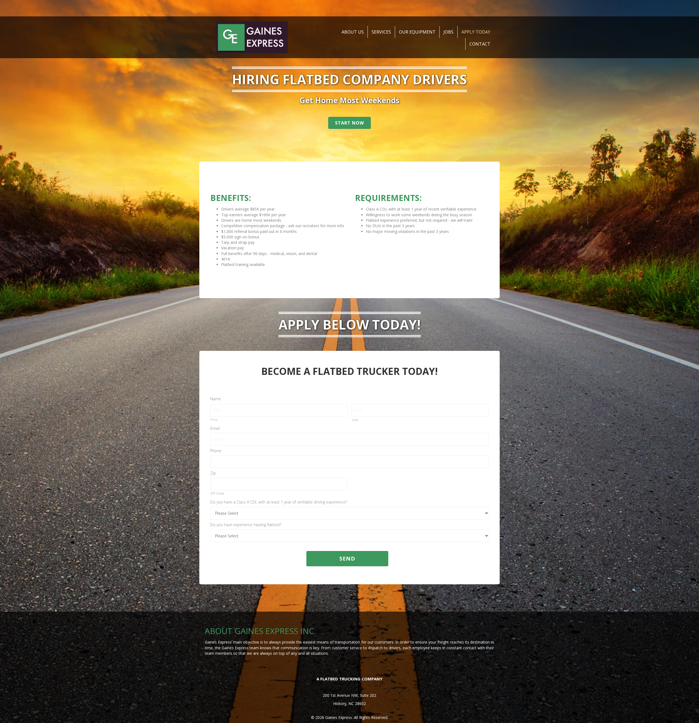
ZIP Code (217, 493)
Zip (213, 473)
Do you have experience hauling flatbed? (245, 524)
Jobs (448, 32)
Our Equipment (417, 32)
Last (355, 419)
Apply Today (475, 32)
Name (215, 398)
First (214, 419)
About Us (353, 32)
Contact (479, 44)
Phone (215, 450)
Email (215, 428)
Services (381, 32)
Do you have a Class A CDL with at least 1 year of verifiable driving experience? (278, 502)
